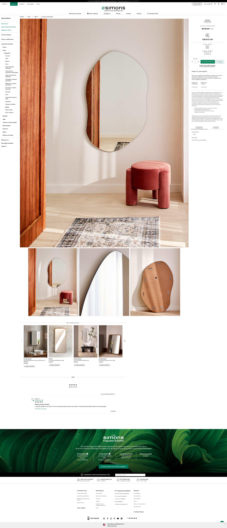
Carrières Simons (139, 512)
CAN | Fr (4, 4)
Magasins (13, 4)
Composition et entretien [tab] (199, 127)
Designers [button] (107, 13)
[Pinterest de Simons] (114, 519)
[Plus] (199, 62)
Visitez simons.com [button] (112, 525)
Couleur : (207, 44)
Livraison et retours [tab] (216, 127)
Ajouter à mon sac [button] (208, 61)
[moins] (192, 62)
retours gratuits (123, 1)
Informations (100, 490)
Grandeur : (207, 51)
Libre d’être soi (137, 506)
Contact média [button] (80, 502)
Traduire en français (41, 409)
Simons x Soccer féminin (140, 504)
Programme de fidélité (113, 441)
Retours (98, 501)
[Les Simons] (113, 437)
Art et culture (137, 498)
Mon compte (207, 4)
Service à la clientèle (82, 493)
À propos (136, 490)
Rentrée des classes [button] (75, 13)
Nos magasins (137, 493)
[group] (36, 347)
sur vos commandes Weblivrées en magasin (105, 457)
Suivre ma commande (101, 496)
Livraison (98, 498)
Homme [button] (128, 13)
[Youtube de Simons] (118, 519)
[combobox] (108, 394)
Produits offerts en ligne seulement (100, 504)
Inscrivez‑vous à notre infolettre (97, 475)
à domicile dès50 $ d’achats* (126, 456)
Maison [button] (139, 13)
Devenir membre (122, 493)
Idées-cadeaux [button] (93, 13)
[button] (196, 4)
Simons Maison (5, 18)
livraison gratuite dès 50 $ (108, 1)
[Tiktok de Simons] (111, 519)
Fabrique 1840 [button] (153, 13)
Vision (38, 4)
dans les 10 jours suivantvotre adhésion (82, 457)
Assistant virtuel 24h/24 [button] (83, 496)
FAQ (97, 508)
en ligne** (146, 455)
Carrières (22, 4)
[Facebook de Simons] (107, 519)
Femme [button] (118, 13)
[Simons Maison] (207, 22)
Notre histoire (137, 496)
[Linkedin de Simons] (121, 519)
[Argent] (207, 47)
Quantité (195, 58)
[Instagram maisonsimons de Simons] (104, 519)
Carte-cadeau (30, 4)
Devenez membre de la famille (113, 466)
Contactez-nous (82, 490)
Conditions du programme (121, 504)
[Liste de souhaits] (215, 4)
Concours (120, 498)
